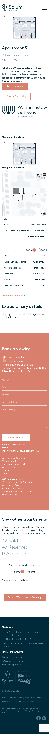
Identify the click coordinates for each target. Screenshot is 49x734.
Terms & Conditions (9, 698)
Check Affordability (16, 96)
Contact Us (7, 647)
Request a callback (17, 357)
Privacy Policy (24, 698)
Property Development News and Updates (22, 643)
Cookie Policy (36, 698)
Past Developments (11, 665)
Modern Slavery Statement (25, 701)
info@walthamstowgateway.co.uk (21, 451)
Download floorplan (12, 296)
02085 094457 (17, 445)
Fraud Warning (7, 701)
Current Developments (13, 657)
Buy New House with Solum (15, 639)
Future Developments (12, 661)
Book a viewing (15, 86)
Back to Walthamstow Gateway (24, 597)
